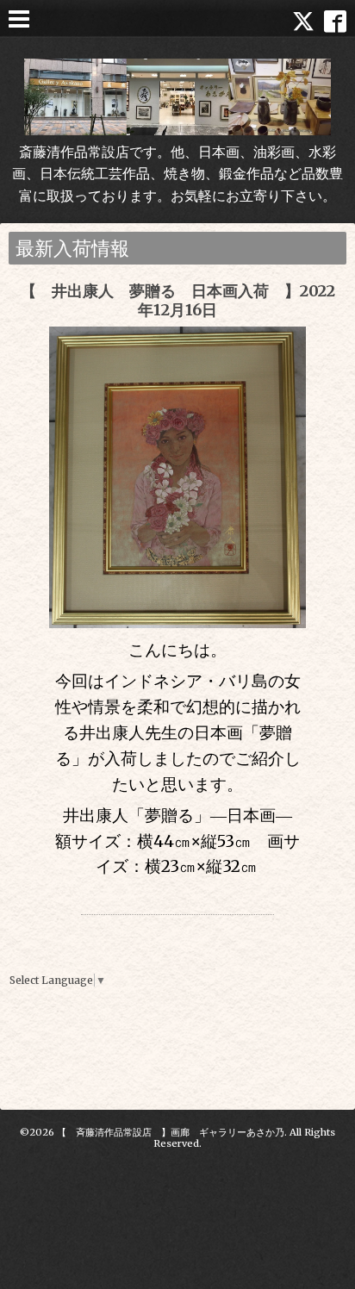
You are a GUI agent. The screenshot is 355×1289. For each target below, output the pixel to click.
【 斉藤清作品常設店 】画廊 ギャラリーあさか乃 (170, 1132)
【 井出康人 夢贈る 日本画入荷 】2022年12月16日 (178, 300)
